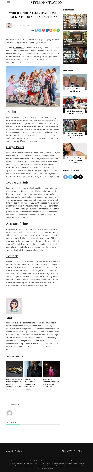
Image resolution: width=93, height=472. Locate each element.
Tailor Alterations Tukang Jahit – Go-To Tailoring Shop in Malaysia (75, 135)
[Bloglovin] (80, 176)
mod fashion (18, 48)
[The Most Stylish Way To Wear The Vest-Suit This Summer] (75, 151)
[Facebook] (6, 349)
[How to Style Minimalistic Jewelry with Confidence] (33, 369)
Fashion (33, 9)
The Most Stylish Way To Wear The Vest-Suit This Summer (75, 160)
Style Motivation (46, 2)
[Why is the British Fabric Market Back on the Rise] (75, 104)
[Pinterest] (8, 349)
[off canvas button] (8, 2)
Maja (14, 25)
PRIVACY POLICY (69, 451)
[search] (84, 2)
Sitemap (81, 451)
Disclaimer (19, 451)
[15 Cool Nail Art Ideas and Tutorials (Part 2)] (75, 82)
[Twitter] (70, 176)
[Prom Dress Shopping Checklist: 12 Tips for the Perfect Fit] (51, 369)
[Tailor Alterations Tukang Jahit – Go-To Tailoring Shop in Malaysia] (75, 127)
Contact (9, 451)
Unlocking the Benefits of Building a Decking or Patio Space (74, 41)
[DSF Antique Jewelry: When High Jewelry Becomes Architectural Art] (14, 369)
